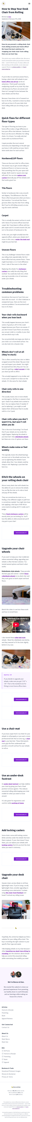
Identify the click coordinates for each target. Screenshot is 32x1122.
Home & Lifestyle (7, 1010)
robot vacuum (20, 369)
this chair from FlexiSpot (14, 893)
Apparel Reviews (7, 1018)
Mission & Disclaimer (9, 1074)
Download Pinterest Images (11, 1071)
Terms (11, 1077)
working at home (18, 803)
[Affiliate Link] (7, 532)
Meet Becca (6, 1039)
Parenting (5, 1013)
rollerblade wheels (21, 437)
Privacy (4, 1077)
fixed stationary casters (15, 514)
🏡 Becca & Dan (16, 1087)
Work (3, 1016)
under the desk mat (23, 239)
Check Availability (21, 532)
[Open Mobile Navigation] (29, 3)
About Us (5, 1036)
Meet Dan (5, 1042)
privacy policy (16, 67)
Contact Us (5, 1027)
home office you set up (10, 82)
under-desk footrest (11, 784)
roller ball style (20, 638)
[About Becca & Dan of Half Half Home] (16, 974)
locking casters (7, 845)
